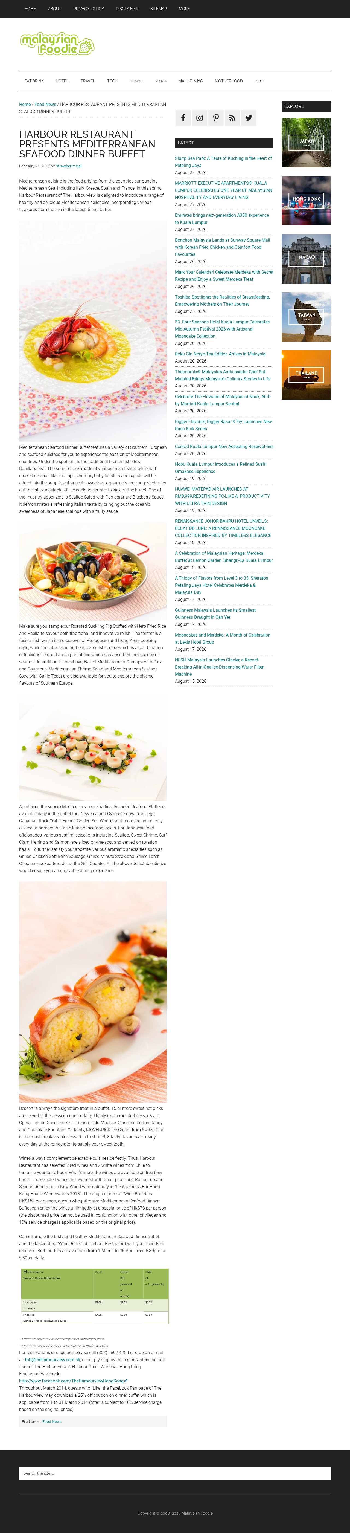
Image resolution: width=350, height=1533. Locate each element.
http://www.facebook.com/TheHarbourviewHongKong (71, 1381)
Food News (45, 104)
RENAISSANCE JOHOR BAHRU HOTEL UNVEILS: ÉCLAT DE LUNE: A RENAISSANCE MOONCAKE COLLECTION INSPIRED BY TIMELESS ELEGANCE (223, 528)
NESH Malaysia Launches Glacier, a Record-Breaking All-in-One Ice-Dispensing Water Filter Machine (219, 667)
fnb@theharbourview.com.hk (52, 1359)
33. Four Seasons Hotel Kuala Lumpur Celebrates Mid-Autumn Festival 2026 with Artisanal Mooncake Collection (222, 329)
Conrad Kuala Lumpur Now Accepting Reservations (224, 446)
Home (25, 104)
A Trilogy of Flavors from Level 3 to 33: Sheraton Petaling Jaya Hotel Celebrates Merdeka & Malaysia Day (221, 585)
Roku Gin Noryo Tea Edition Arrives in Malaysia (220, 354)
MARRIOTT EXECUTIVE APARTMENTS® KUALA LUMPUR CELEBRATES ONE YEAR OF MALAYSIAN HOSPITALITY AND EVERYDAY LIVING (223, 190)
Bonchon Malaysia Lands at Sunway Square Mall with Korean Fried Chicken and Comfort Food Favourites (222, 247)
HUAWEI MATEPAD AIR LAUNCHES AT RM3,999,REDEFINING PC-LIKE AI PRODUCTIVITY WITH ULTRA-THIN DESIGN (222, 496)
